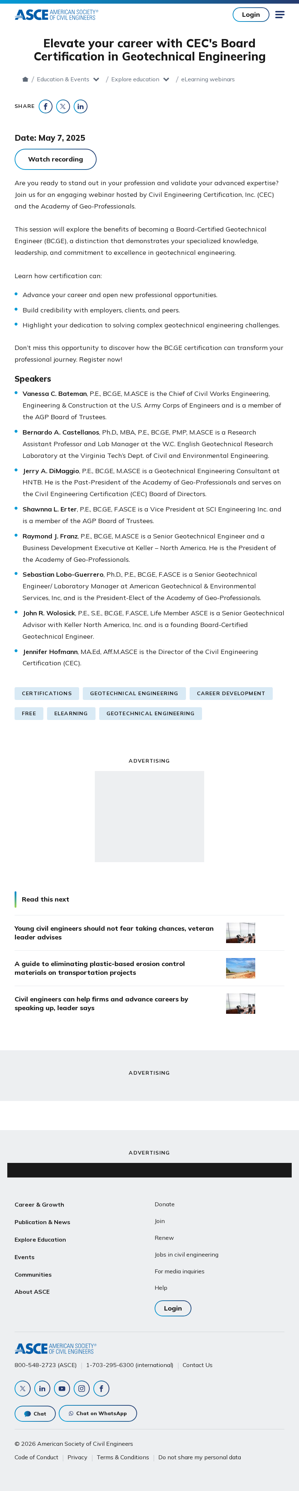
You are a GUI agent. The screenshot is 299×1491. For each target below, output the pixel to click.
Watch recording (55, 159)
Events (25, 1257)
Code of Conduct (36, 1457)
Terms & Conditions (123, 1457)
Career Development (231, 693)
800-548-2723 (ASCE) (46, 1365)
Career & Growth (39, 1204)
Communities (33, 1274)
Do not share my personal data (199, 1457)
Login (251, 14)
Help (161, 1287)
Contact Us (198, 1365)
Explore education (135, 79)
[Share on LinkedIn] (81, 106)
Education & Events (63, 79)
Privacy (77, 1457)
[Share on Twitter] (63, 106)
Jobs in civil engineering (186, 1254)
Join (160, 1221)
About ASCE (32, 1291)
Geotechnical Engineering (134, 693)
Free (29, 713)
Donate (165, 1204)
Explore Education (40, 1239)
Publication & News (42, 1222)
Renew (164, 1237)
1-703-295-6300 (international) (130, 1365)
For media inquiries (180, 1271)
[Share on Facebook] (46, 106)
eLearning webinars (208, 79)
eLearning (71, 713)
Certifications (47, 693)
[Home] (25, 79)
